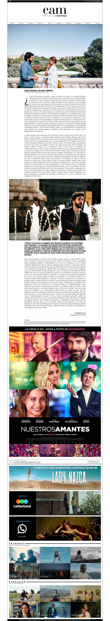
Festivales (30, 23)
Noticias (97, 23)
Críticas (21, 23)
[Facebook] (89, 462)
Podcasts (40, 23)
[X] (92, 462)
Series (49, 23)
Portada (12, 23)
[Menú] (10, 1)
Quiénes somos (35, 620)
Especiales (68, 23)
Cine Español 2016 (18, 462)
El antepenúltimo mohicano (30, 4)
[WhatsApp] (98, 462)
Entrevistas (59, 23)
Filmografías (78, 23)
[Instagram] (95, 462)
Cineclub (87, 23)
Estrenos (28, 462)
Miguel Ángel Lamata (35, 462)
